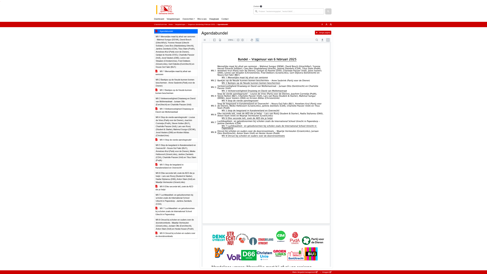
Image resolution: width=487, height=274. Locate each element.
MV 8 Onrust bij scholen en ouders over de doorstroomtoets (175, 234)
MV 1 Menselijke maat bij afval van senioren (173, 72)
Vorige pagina (324, 33)
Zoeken (256, 6)
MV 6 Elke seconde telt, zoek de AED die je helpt (174, 188)
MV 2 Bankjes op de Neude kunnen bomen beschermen (173, 91)
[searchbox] (288, 11)
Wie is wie (202, 19)
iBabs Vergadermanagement (304, 272)
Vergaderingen (173, 19)
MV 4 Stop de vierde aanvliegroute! (175, 140)
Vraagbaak (214, 19)
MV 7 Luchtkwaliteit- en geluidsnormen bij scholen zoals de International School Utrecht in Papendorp (175, 211)
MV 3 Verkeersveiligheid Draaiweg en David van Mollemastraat (174, 110)
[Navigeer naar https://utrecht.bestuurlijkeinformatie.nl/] (166, 9)
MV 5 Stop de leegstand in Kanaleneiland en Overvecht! (169, 166)
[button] (328, 11)
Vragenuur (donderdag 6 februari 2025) (201, 24)
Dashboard (159, 19)
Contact (224, 19)
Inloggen (326, 272)
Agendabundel (166, 31)
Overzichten (187, 19)
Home (171, 24)
